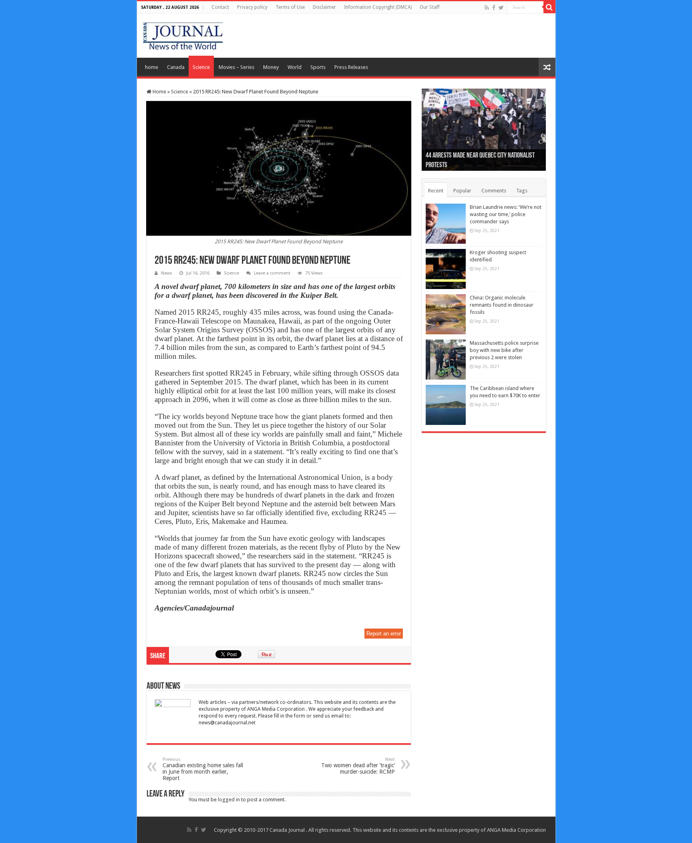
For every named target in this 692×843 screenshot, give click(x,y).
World (295, 67)
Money (271, 67)
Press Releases (351, 67)
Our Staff (430, 7)
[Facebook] (493, 7)
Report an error (383, 634)
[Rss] (487, 7)
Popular (462, 191)
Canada (176, 67)
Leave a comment (272, 273)
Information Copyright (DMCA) (378, 7)
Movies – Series (236, 67)
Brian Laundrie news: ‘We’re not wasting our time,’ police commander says (505, 214)
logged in (229, 800)
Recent (435, 191)
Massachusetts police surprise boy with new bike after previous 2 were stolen (504, 350)
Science (201, 67)
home (151, 67)
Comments (493, 191)
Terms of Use (290, 7)
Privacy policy (252, 7)
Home (158, 92)
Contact (220, 7)
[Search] (549, 7)
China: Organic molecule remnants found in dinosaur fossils (501, 305)
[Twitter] (501, 7)
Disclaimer (324, 7)
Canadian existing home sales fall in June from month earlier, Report (203, 769)
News (166, 273)
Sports (318, 67)
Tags (521, 191)
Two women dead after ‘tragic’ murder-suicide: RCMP (358, 766)
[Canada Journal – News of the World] (183, 34)
